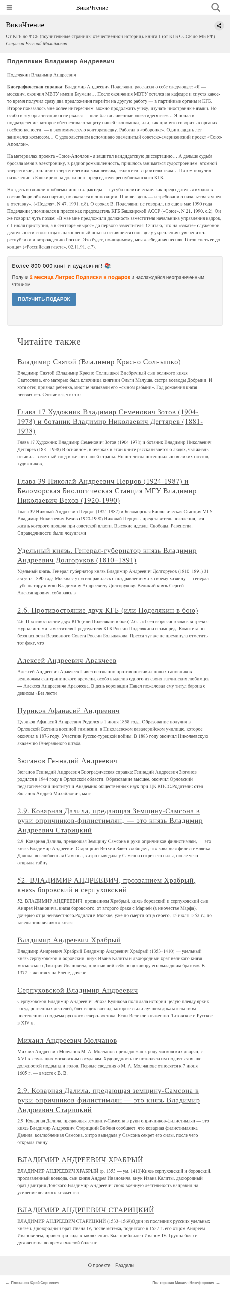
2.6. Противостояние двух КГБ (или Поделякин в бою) (107, 610)
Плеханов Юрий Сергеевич (35, 1283)
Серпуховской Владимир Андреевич (77, 990)
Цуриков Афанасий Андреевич (68, 710)
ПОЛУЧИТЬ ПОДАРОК (44, 299)
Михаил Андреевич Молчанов (67, 1040)
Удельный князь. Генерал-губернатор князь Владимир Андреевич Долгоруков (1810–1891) (107, 555)
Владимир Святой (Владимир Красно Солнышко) (99, 361)
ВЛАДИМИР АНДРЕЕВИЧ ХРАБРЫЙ (80, 1159)
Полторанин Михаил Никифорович (183, 1283)
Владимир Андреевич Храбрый (69, 939)
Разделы (124, 1265)
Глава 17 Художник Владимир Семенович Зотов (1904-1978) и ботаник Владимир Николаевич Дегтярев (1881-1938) (110, 421)
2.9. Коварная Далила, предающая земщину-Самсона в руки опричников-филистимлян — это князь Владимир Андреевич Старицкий (108, 1099)
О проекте (99, 1265)
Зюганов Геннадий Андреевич (67, 760)
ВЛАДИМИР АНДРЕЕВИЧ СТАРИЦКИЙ (85, 1209)
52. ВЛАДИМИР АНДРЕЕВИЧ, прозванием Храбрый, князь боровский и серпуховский (106, 884)
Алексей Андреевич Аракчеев (66, 660)
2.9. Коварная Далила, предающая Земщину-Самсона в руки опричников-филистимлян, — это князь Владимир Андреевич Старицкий (110, 820)
